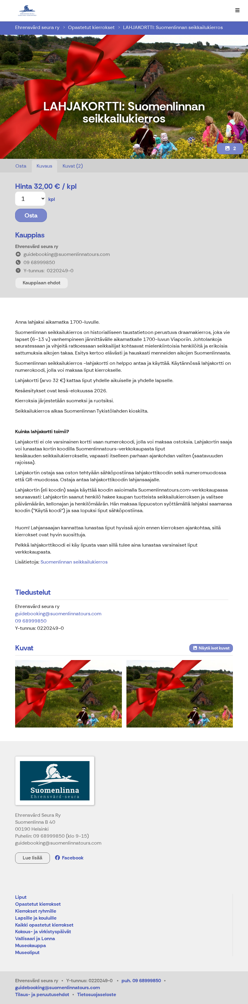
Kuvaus (44, 166)
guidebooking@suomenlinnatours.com (58, 613)
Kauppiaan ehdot (41, 283)
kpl (51, 199)
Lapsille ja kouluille (36, 918)
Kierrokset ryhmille (35, 911)
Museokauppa (30, 946)
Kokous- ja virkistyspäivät (43, 932)
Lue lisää (32, 858)
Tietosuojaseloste (96, 994)
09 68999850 (31, 621)
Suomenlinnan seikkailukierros (74, 562)
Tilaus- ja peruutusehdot (42, 994)
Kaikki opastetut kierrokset (44, 925)
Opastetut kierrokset (91, 27)
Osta (20, 166)
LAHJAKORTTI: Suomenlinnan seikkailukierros (173, 27)
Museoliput (27, 953)
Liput (21, 897)
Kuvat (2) (73, 166)
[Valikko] (237, 10)
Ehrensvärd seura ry (37, 27)
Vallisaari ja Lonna (35, 939)
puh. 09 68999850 (141, 980)
